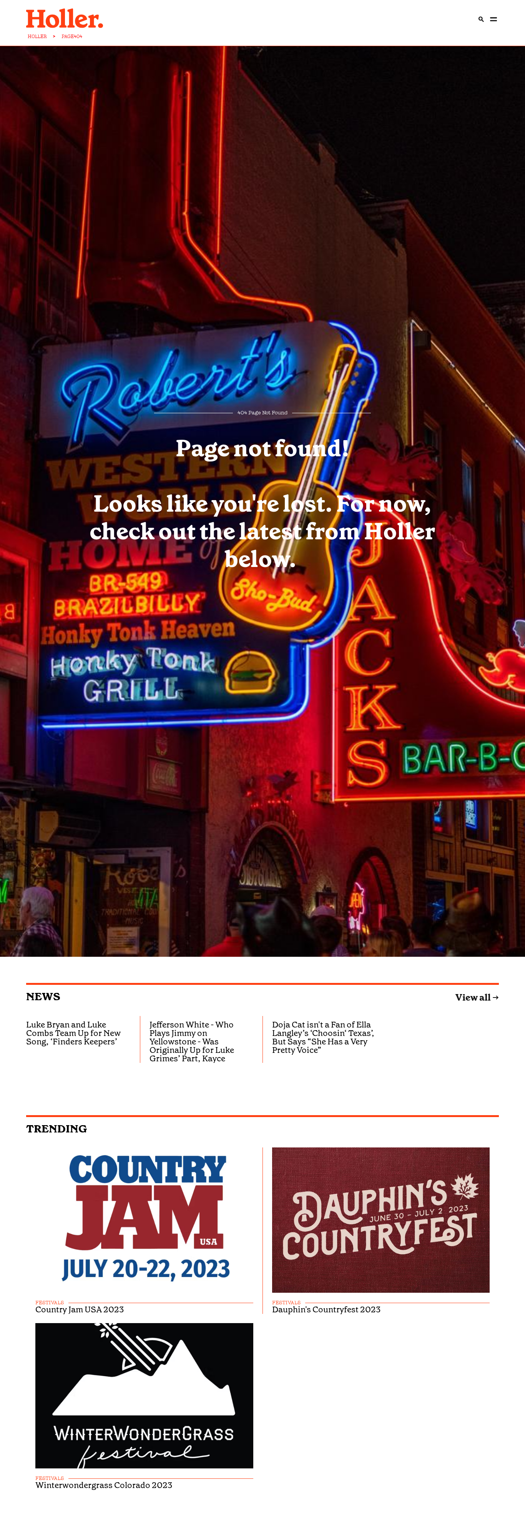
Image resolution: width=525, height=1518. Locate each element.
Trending (56, 1129)
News (43, 996)
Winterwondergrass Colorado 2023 (103, 1485)
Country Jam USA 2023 (79, 1309)
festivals (49, 1302)
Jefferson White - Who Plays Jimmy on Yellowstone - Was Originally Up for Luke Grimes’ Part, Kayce (192, 1041)
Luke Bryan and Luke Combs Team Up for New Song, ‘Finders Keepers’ (73, 1033)
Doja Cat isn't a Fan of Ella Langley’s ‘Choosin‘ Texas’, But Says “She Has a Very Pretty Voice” (323, 1037)
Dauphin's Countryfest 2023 (326, 1309)
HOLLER (37, 36)
